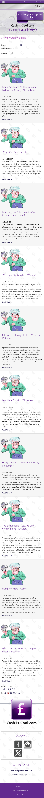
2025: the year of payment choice (30, 16)
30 (14, 693)
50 (16, 693)
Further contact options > (22, 774)
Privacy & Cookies (37, 2)
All (19, 693)
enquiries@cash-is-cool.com (21, 771)
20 (11, 693)
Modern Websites (22, 795)
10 (8, 693)
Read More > (7, 119)
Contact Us (25, 2)
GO (21, 45)
